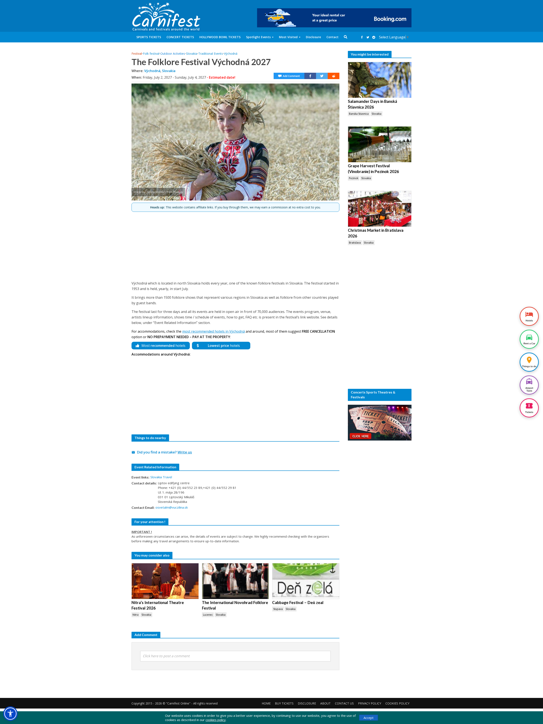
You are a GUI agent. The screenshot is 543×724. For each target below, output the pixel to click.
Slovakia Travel (161, 477)
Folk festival (151, 54)
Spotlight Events (258, 37)
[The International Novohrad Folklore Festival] (235, 581)
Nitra (136, 615)
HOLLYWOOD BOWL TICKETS (220, 37)
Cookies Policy (397, 703)
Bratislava (355, 242)
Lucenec (208, 615)
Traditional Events (210, 54)
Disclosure (313, 37)
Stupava (278, 609)
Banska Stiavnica (359, 114)
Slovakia (191, 54)
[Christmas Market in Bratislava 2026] (379, 209)
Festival (137, 54)
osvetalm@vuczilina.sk (171, 507)
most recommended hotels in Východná (213, 331)
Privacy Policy (369, 703)
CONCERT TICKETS (180, 37)
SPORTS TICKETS (148, 37)
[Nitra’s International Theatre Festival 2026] (165, 581)
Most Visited (288, 37)
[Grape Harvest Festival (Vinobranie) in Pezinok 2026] (379, 144)
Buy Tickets (284, 703)
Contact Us (344, 703)
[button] (10, 713)
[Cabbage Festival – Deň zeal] (305, 581)
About (325, 703)
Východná (230, 54)
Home (266, 703)
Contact (332, 37)
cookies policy (216, 720)
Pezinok (353, 178)
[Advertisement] (235, 244)
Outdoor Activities (172, 54)
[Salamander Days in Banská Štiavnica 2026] (379, 80)
